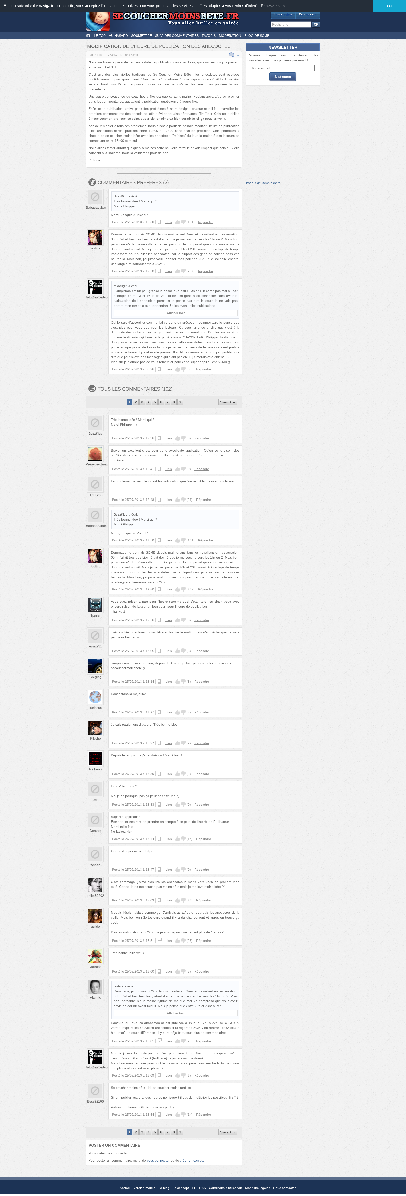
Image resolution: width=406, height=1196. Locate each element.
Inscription (283, 14)
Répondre (205, 222)
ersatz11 (95, 646)
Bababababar (96, 207)
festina (95, 248)
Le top (100, 36)
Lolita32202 (95, 895)
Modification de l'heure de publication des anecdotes (158, 46)
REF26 (95, 495)
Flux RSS (199, 1188)
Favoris (209, 36)
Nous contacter (284, 1188)
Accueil (125, 1188)
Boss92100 (95, 1101)
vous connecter (158, 1160)
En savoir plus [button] (273, 6)
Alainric (95, 997)
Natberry (95, 769)
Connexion (307, 14)
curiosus (95, 707)
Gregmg (95, 677)
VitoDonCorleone (98, 297)
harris (95, 615)
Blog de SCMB (256, 36)
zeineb (95, 865)
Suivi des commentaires (177, 36)
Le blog (163, 1188)
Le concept (180, 1188)
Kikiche (95, 738)
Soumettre (141, 36)
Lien (168, 222)
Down (183, 222)
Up (177, 222)
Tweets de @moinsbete (263, 183)
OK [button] (389, 6)
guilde (95, 926)
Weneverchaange (99, 464)
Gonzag (95, 830)
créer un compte (192, 1160)
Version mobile (144, 1188)
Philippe (99, 55)
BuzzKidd (121, 196)
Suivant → (227, 402)
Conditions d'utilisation (225, 1188)
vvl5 (95, 800)
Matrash (95, 967)
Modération (230, 36)
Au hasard (118, 36)
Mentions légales (257, 1188)
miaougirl (120, 286)
